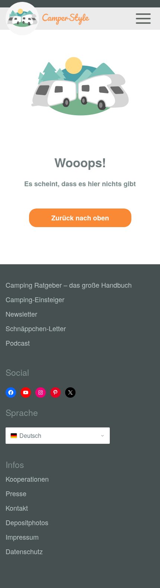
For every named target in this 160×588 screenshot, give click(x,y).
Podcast (18, 343)
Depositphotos (27, 522)
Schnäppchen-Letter (36, 328)
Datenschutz (24, 551)
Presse (16, 493)
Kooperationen (27, 479)
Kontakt (17, 508)
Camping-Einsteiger (35, 299)
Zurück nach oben (80, 218)
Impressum (22, 537)
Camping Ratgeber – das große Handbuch (69, 285)
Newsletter (21, 314)
